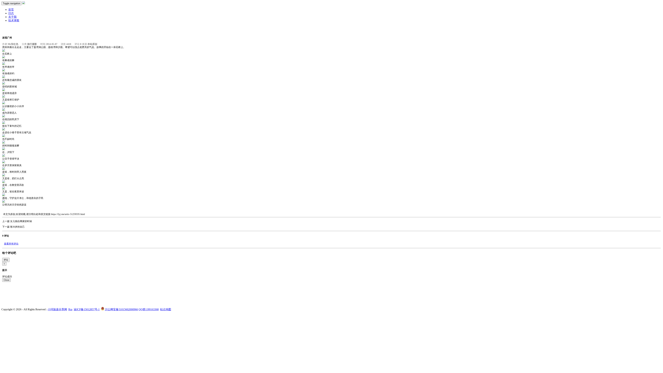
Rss (70, 309)
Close (6, 280)
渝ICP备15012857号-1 (87, 309)
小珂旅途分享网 (57, 309)
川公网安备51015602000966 (121, 309)
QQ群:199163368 (149, 309)
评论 (6, 260)
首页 (11, 9)
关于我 (12, 16)
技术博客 (13, 20)
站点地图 (165, 309)
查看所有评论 (11, 243)
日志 (11, 13)
